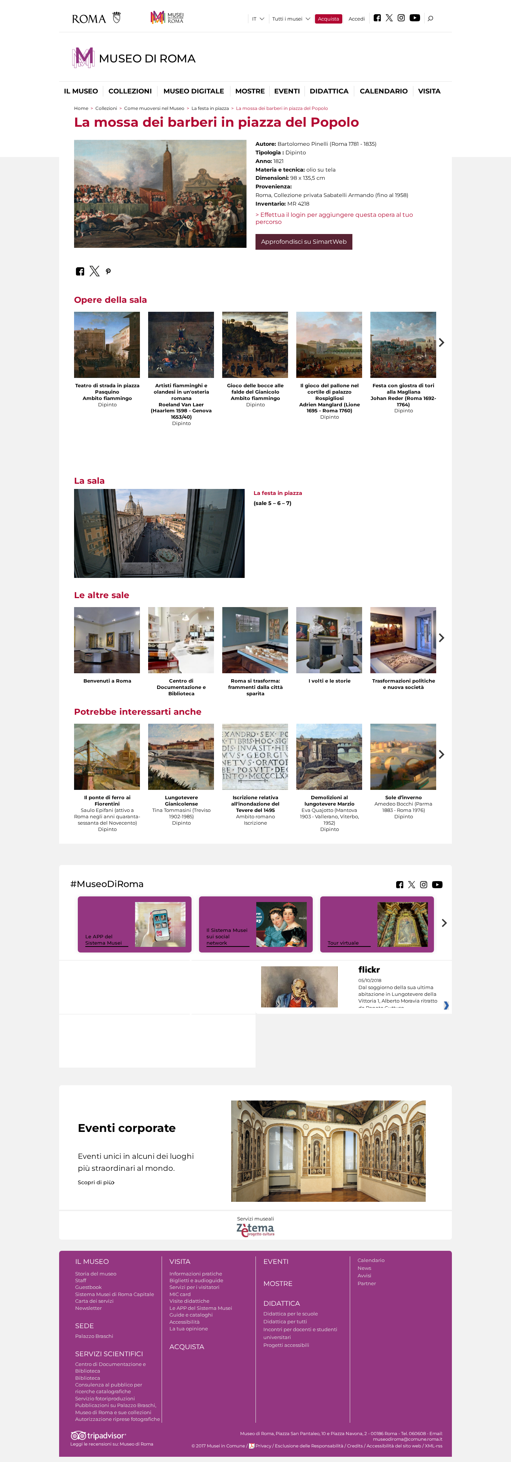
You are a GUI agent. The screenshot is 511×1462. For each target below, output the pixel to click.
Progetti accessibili (286, 1345)
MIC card (180, 1294)
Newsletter (88, 1308)
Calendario (384, 91)
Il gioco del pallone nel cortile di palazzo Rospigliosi (329, 391)
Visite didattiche (189, 1301)
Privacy (263, 1446)
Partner (367, 1283)
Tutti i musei (287, 19)
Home (81, 108)
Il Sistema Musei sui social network (227, 936)
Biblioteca (87, 1378)
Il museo (81, 91)
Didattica (329, 91)
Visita (429, 91)
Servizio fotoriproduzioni (105, 1398)
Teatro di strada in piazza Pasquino (107, 388)
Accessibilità (184, 1322)
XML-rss (434, 1446)
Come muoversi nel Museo (154, 108)
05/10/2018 (397, 994)
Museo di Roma (147, 58)
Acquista (328, 19)
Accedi (357, 19)
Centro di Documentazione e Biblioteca (181, 687)
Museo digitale (193, 91)
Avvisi (364, 1275)
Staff (80, 1280)
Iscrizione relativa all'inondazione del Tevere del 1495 (255, 803)
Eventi (287, 91)
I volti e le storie (330, 681)
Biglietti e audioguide (196, 1280)
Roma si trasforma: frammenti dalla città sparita (255, 687)
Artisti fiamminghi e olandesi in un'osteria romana (181, 391)
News (364, 1268)
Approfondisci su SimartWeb (304, 241)
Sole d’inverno (403, 797)
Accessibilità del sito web (394, 1446)
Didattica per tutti (285, 1321)
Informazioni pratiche (195, 1274)
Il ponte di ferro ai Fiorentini (107, 800)
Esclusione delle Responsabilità (309, 1446)
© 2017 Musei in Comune (218, 1446)
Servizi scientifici (109, 1354)
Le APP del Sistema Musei (103, 939)
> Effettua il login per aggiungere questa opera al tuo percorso (334, 218)
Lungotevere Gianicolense (181, 800)
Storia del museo (95, 1274)
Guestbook (88, 1287)
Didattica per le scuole (290, 1314)
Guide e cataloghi (191, 1315)
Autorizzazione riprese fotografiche (117, 1419)
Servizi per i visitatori (194, 1287)
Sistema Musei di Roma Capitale (114, 1294)
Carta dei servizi (94, 1301)
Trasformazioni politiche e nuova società (403, 684)
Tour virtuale (343, 943)
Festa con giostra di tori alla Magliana (403, 388)
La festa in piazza (210, 108)
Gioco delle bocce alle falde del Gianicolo (255, 388)
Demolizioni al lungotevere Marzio (330, 800)
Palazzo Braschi (94, 1336)
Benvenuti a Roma (107, 681)
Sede (84, 1326)
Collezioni (130, 91)
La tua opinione (188, 1329)
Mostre (250, 91)
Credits (355, 1446)
